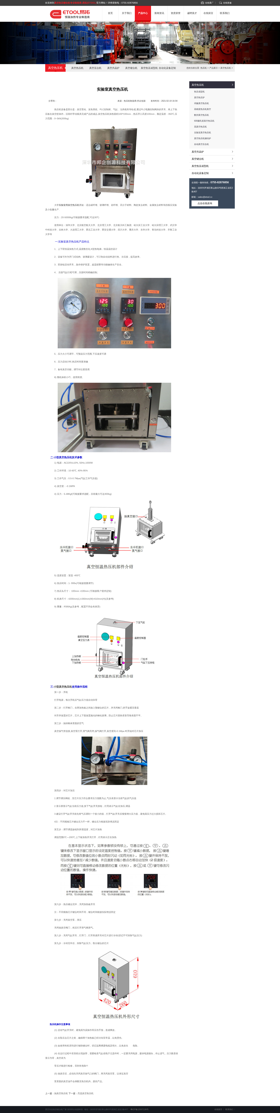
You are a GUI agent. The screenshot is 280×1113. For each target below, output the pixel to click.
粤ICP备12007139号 (139, 1109)
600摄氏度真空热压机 (204, 121)
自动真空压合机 (201, 144)
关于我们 (127, 13)
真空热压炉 (199, 97)
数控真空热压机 (201, 115)
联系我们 (225, 13)
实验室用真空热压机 (69, 205)
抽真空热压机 (61, 1093)
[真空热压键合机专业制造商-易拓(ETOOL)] (69, 19)
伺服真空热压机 (201, 103)
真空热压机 (77, 68)
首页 (110, 13)
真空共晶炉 (113, 68)
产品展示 (213, 68)
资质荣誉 (176, 13)
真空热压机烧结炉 (202, 138)
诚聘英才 (192, 13)
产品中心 (143, 13)
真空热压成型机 (149, 68)
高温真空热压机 (85, 1093)
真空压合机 (95, 68)
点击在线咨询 (205, 203)
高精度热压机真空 (202, 109)
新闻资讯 (159, 13)
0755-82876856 (129, 2)
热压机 (203, 68)
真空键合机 (131, 68)
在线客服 (227, 3)
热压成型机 (199, 91)
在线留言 (208, 13)
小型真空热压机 (63, 686)
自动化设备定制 (167, 68)
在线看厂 (209, 3)
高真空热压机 (200, 126)
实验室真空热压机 (202, 132)
